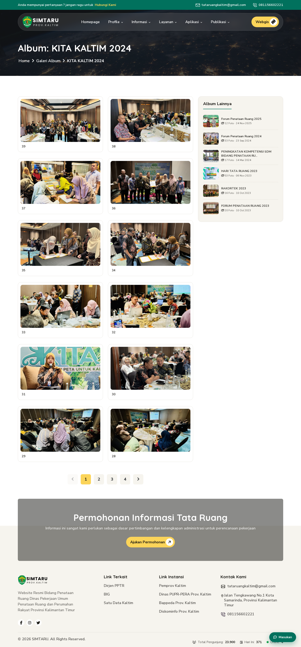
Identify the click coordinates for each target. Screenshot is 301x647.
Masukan (285, 637)
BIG (107, 594)
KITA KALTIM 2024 (85, 61)
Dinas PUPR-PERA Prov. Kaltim (185, 594)
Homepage (90, 21)
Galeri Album (48, 61)
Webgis (263, 21)
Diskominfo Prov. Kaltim (179, 612)
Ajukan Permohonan (148, 542)
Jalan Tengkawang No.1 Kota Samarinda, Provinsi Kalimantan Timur (250, 600)
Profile (114, 21)
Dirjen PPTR (114, 586)
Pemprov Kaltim (172, 586)
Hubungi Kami (105, 5)
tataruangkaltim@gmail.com (223, 5)
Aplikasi (192, 21)
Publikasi (219, 21)
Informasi (140, 21)
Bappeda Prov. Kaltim (177, 603)
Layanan (166, 21)
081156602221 (271, 5)
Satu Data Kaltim (118, 603)
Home (24, 61)
